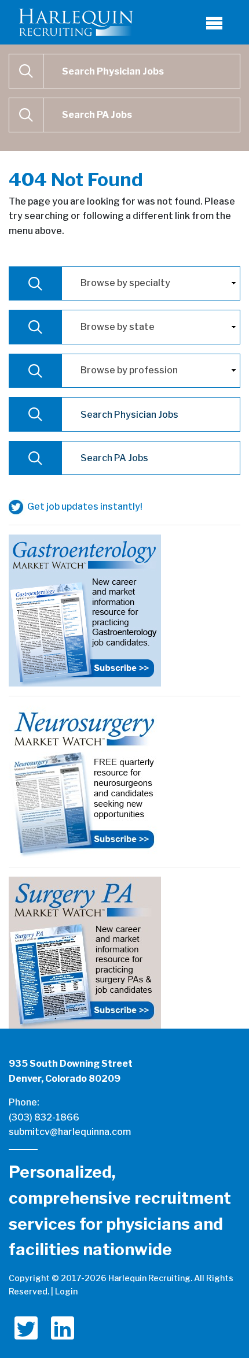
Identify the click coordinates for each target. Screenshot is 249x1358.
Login (66, 1291)
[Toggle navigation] (214, 22)
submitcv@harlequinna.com (70, 1131)
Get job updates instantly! (83, 506)
